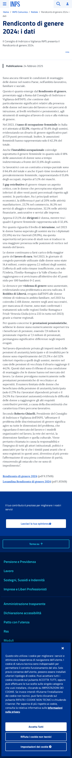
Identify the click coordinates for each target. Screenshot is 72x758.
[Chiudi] (63, 648)
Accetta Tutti (36, 727)
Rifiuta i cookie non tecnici (36, 737)
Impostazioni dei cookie (35, 747)
